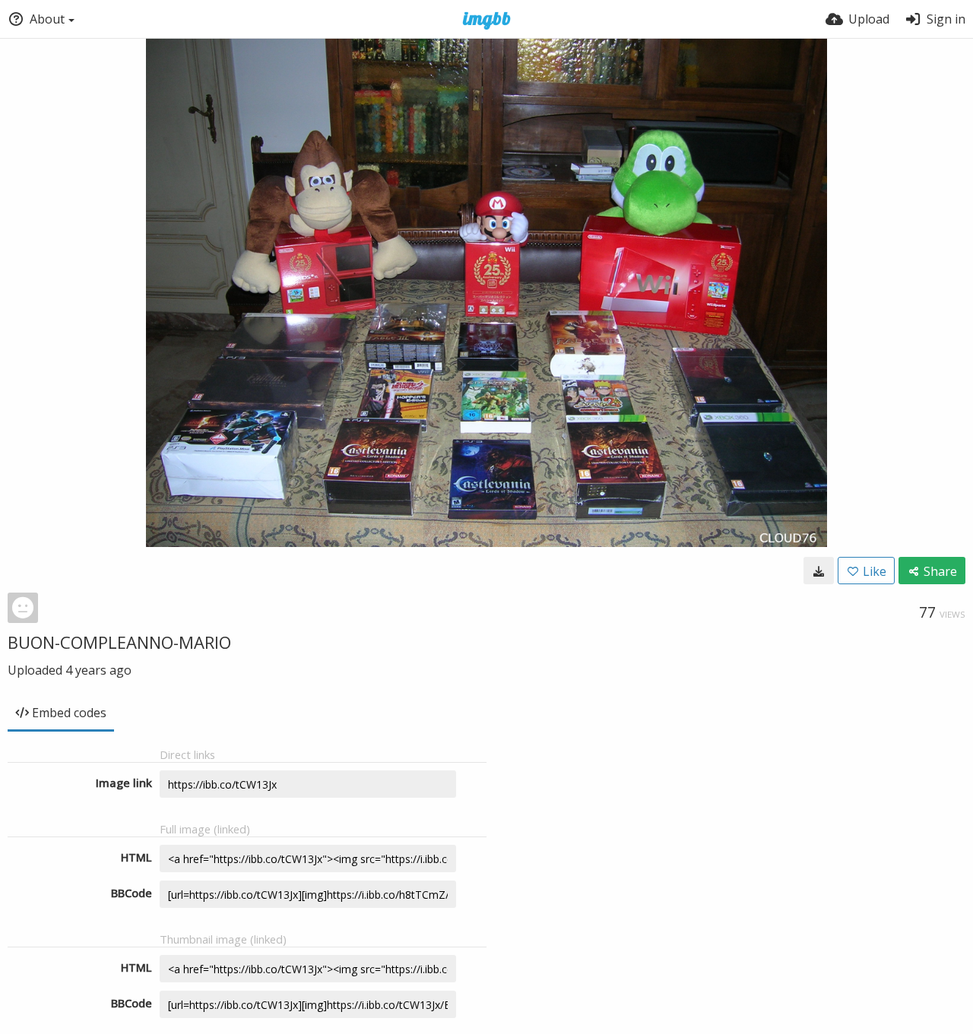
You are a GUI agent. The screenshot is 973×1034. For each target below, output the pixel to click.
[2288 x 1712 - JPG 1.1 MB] (818, 570)
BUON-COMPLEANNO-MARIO (119, 642)
